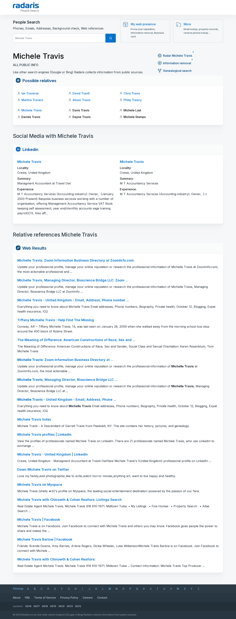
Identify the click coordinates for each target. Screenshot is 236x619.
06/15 (53, 606)
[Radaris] (26, 5)
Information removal (177, 63)
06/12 (78, 606)
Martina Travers (32, 100)
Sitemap (18, 588)
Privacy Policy (69, 597)
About (16, 597)
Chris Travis (132, 93)
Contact (102, 597)
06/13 (70, 606)
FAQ (27, 597)
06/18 (28, 606)
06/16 (45, 606)
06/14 (61, 606)
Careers (88, 597)
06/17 (37, 606)
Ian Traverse (30, 93)
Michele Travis (31, 110)
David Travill (81, 93)
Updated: (18, 606)
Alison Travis (81, 100)
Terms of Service (45, 597)
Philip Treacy (133, 100)
